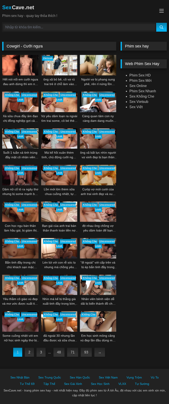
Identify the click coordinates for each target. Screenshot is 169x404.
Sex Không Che (141, 96)
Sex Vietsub (138, 102)
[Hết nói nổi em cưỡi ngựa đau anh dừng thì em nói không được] (20, 65)
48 (59, 352)
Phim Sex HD (140, 75)
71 (73, 352)
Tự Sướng (142, 384)
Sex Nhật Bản (19, 377)
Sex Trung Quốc (49, 377)
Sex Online (138, 86)
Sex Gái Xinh (73, 384)
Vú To (155, 377)
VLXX (122, 384)
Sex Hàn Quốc (80, 377)
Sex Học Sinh (100, 384)
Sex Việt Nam (108, 377)
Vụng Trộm (134, 377)
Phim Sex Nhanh (142, 91)
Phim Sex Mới (140, 80)
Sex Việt (136, 107)
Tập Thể (49, 384)
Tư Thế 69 (27, 384)
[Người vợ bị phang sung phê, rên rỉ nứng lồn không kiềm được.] (98, 65)
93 (86, 352)
